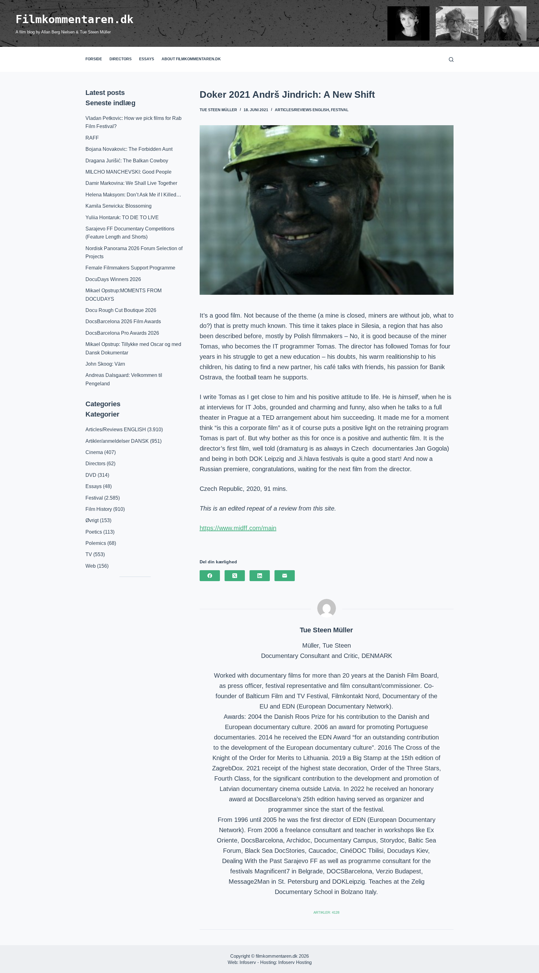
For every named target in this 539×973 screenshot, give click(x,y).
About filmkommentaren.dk (191, 59)
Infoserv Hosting (295, 962)
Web (90, 566)
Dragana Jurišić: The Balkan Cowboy (126, 160)
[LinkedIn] (260, 575)
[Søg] (451, 59)
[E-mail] (284, 575)
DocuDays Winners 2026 (113, 279)
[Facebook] (210, 575)
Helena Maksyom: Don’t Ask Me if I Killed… (133, 194)
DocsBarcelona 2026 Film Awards (123, 321)
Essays (146, 59)
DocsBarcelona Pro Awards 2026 (122, 333)
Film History (98, 509)
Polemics (95, 543)
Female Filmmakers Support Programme (130, 267)
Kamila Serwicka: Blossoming (118, 206)
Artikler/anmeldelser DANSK (117, 441)
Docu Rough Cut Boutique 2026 (120, 310)
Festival (339, 110)
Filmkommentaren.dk (75, 19)
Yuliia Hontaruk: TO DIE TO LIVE (122, 217)
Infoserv (248, 962)
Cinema (94, 452)
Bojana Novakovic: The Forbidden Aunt (128, 149)
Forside (93, 59)
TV (88, 554)
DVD (90, 475)
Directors (120, 59)
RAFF (92, 138)
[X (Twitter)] (235, 575)
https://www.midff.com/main (238, 528)
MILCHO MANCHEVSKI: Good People (128, 172)
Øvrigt (92, 520)
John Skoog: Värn (105, 364)
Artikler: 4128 (326, 912)
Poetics (93, 532)
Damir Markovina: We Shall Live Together (131, 183)
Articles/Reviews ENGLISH (302, 110)
